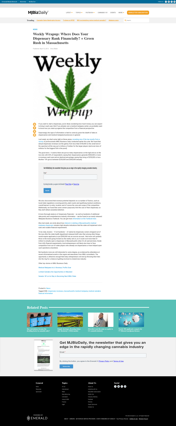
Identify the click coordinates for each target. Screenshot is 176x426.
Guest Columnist (92, 404)
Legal (63, 404)
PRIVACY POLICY (143, 419)
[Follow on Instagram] (174, 2)
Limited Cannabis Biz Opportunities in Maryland (55, 272)
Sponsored (38, 391)
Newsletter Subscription (138, 12)
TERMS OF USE (133, 419)
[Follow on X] (172, 2)
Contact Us (91, 407)
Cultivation (65, 397)
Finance (64, 402)
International (65, 389)
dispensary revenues (55, 291)
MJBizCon (32, 1)
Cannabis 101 (103, 12)
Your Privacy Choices (122, 419)
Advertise (23, 1)
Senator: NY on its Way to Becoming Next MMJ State (57, 276)
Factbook (89, 12)
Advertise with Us (92, 389)
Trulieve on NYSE (68, 20)
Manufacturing (66, 394)
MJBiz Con (91, 394)
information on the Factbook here (84, 219)
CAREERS (72, 419)
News (35, 29)
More (121, 12)
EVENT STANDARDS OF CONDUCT (105, 419)
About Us (90, 386)
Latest (68, 12)
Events (113, 12)
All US (63, 386)
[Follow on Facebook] (166, 2)
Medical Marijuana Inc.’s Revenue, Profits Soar (54, 268)
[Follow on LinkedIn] (169, 2)
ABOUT (66, 419)
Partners (90, 402)
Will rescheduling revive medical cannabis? (91, 20)
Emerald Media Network (9, 1)
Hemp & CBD (65, 399)
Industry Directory (92, 397)
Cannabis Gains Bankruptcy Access (48, 20)
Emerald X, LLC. (134, 416)
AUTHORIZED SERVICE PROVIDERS (85, 419)
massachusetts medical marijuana (76, 291)
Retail (63, 391)
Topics (78, 12)
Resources (38, 389)
